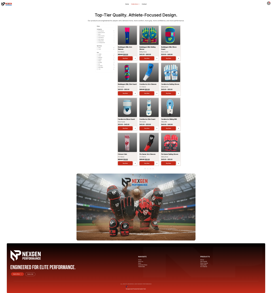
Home (139, 259)
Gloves (202, 259)
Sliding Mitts (203, 265)
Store (139, 263)
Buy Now (125, 58)
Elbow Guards (204, 263)
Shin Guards (203, 261)
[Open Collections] (139, 4)
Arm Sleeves (203, 266)
